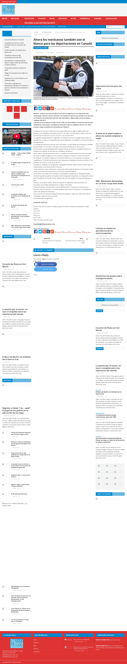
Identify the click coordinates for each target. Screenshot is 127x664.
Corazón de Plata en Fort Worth (14, 40)
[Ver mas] (23, 280)
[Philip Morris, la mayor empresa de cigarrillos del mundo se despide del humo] (110, 479)
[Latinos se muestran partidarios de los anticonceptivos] (110, 225)
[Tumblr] (48, 109)
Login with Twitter (47, 269)
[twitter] (118, 1)
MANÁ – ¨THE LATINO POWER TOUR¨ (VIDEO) (21, 154)
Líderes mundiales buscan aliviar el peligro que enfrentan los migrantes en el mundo (20, 174)
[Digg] (79, 109)
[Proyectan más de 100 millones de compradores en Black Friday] (6, 457)
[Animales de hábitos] (118, 467)
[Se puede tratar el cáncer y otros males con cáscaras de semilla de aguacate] (6, 468)
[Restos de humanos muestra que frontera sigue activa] (6, 436)
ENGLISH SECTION (8, 2)
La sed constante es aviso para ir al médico (20, 620)
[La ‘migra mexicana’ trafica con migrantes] (101, 486)
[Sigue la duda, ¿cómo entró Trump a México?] (6, 488)
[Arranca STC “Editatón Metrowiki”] (16, 505)
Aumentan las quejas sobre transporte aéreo (109, 277)
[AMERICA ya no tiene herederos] (101, 479)
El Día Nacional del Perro (19, 494)
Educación (29, 18)
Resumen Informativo (11, 93)
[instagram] (125, 1)
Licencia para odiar (17, 185)
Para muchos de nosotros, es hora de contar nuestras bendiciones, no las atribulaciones (21, 598)
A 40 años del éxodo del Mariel (19, 206)
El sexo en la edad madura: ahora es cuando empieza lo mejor (109, 136)
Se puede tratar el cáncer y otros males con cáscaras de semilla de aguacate (20, 465)
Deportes (62, 18)
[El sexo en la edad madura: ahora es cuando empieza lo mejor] (110, 130)
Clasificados (111, 18)
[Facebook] (35, 109)
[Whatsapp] (86, 109)
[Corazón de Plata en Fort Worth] (16, 261)
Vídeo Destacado (12, 124)
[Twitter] (40, 109)
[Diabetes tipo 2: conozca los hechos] (6, 479)
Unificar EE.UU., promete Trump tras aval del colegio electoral (83, 647)
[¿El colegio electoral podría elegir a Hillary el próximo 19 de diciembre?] (118, 486)
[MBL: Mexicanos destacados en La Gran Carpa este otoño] (6, 229)
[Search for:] (115, 27)
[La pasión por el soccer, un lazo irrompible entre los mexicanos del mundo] (16, 306)
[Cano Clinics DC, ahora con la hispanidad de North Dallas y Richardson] (6, 612)
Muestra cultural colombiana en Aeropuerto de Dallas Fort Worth (21, 443)
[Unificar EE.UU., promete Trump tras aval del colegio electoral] (68, 651)
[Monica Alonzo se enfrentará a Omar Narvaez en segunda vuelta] (118, 479)
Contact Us (36, 651)
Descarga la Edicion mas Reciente (39, 23)
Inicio (4, 18)
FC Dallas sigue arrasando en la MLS (20, 163)
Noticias (15, 18)
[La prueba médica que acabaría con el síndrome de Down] (6, 198)
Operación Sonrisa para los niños (109, 87)
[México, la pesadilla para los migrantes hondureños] (101, 473)
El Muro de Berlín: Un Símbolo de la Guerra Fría (16, 358)
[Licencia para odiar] (6, 188)
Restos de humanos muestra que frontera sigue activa (21, 433)
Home (35, 640)
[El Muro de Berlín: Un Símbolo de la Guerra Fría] (16, 354)
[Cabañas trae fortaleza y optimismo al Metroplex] (110, 467)
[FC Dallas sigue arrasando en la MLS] (6, 166)
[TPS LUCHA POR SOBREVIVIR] (68, 640)
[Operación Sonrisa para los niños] (110, 83)
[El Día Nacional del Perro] (6, 497)
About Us (36, 642)
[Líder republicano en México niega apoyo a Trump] (101, 467)
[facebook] (114, 1)
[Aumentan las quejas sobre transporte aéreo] (110, 273)
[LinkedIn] (57, 109)
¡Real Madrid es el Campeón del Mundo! (20, 587)
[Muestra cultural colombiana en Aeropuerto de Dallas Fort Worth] (6, 446)
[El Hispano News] (16, 643)
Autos (73, 18)
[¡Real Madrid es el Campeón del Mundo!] (6, 590)
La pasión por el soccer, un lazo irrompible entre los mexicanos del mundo (15, 45)
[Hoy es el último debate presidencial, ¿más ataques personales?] (6, 218)
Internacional (60, 52)
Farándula (85, 18)
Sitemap (35, 648)
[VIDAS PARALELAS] (110, 473)
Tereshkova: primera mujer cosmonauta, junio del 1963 (106, 416)
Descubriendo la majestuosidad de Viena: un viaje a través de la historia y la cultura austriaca (16, 63)
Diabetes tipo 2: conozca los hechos (20, 476)
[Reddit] (65, 109)
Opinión (41, 18)
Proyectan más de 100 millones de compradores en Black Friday (20, 454)
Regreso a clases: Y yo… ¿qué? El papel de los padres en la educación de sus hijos (16, 410)
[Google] (44, 109)
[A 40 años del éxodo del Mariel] (6, 209)
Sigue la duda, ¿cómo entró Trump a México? (20, 485)
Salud (52, 18)
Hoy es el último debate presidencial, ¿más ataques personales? (20, 216)
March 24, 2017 (40, 52)
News (35, 645)
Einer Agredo (50, 52)
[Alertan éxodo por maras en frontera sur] (118, 473)
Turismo (97, 18)
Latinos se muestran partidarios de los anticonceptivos (106, 230)
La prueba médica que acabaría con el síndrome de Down (20, 195)
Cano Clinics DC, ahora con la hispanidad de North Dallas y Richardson (20, 610)
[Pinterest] (121, 1)
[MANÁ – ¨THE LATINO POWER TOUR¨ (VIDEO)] (6, 157)
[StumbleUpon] (52, 109)
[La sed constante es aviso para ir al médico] (6, 623)
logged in (44, 259)
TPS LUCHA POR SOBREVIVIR (81, 639)
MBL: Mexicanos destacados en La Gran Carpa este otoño (20, 226)
